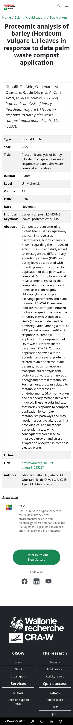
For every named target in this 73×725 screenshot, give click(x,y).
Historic (18, 662)
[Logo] (36, 629)
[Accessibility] (51, 721)
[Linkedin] (36, 581)
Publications (58, 17)
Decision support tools (18, 701)
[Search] (59, 6)
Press (54, 707)
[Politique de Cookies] (41, 721)
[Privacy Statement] (32, 721)
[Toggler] (67, 5)
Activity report (55, 676)
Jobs (54, 714)
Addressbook (55, 700)
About (18, 669)
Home (6, 17)
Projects (55, 662)
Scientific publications (30, 17)
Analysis (18, 692)
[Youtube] (48, 581)
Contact (55, 692)
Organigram (18, 676)
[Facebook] (25, 581)
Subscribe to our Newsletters (36, 557)
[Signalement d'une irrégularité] (60, 721)
